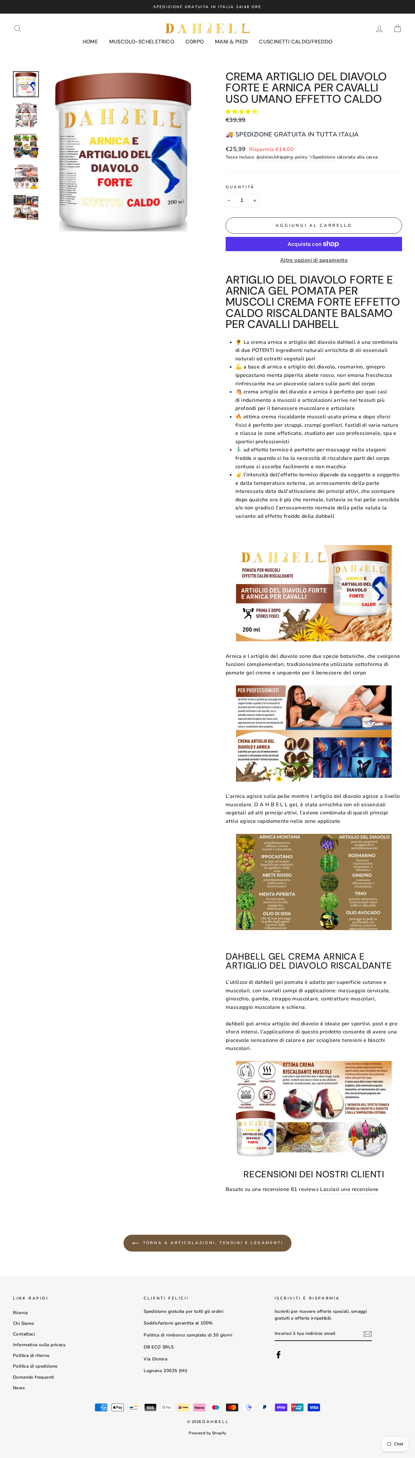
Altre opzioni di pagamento (314, 260)
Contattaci (24, 1334)
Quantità (240, 187)
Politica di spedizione (35, 1366)
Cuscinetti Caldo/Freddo (295, 41)
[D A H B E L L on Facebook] (278, 1355)
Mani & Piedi (231, 41)
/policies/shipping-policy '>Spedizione (295, 157)
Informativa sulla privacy (39, 1345)
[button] (242, 111)
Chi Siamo (23, 1323)
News (19, 1388)
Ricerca (20, 1313)
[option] (207, 6)
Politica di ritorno (31, 1355)
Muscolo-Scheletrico (141, 41)
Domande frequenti (33, 1377)
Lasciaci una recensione (349, 1189)
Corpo (194, 41)
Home (90, 41)
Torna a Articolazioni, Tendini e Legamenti (212, 1242)
